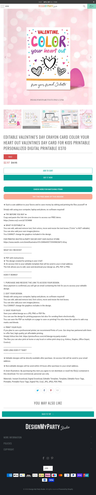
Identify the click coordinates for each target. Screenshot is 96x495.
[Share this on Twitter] (37, 390)
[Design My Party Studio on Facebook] (43, 458)
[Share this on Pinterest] (51, 390)
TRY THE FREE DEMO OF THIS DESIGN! (48, 197)
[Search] (84, 6)
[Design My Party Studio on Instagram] (48, 458)
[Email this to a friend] (57, 390)
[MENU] (1, 6)
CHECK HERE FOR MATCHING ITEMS (48, 189)
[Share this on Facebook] (44, 390)
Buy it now (48, 177)
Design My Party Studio (37, 489)
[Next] (90, 57)
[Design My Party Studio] (48, 6)
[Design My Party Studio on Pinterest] (52, 458)
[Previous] (6, 57)
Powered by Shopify (66, 489)
